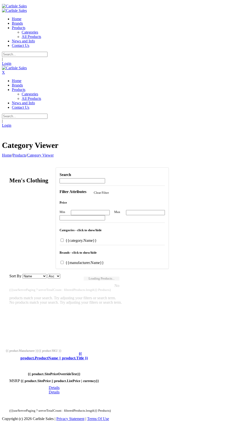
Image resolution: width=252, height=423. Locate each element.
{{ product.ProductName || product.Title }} (54, 356)
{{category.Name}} (80, 240)
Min (62, 212)
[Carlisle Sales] (14, 6)
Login (6, 63)
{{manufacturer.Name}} (84, 263)
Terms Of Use (98, 419)
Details (54, 388)
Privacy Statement (70, 419)
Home (7, 155)
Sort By (15, 276)
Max (117, 212)
